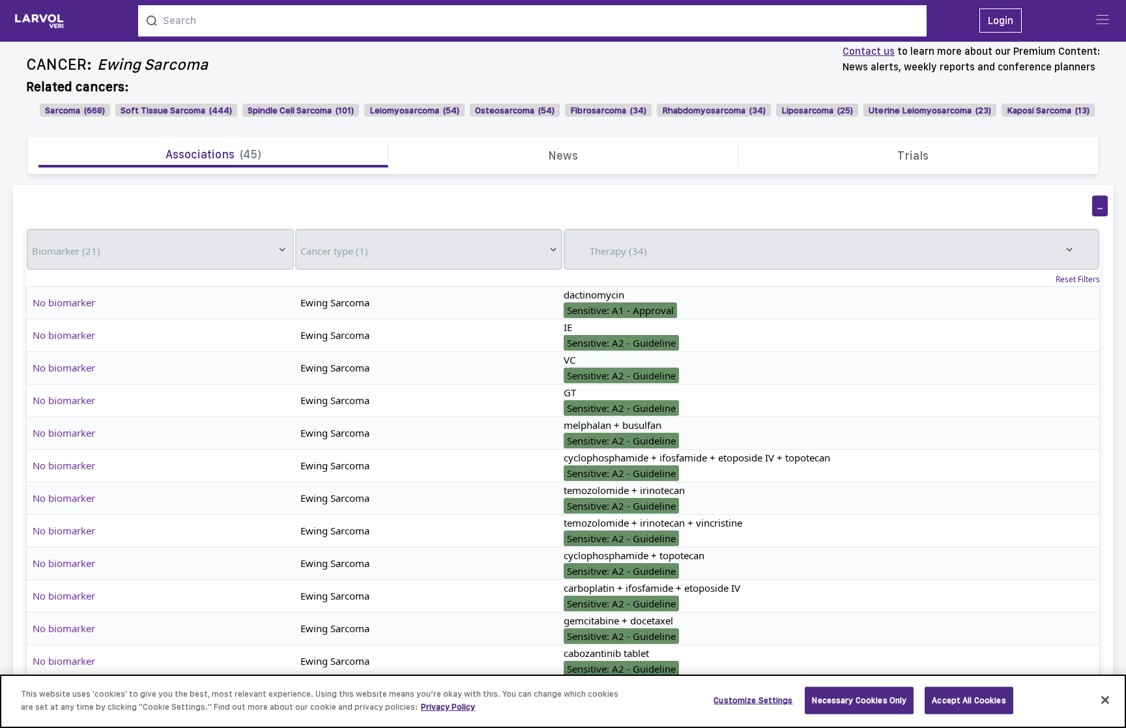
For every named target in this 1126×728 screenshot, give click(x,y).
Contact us (869, 51)
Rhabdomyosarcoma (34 (712, 110)
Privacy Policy (448, 706)
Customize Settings (753, 700)
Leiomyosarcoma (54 (413, 110)
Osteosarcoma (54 (513, 110)
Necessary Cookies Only (859, 700)
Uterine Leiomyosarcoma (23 (929, 110)
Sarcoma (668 (73, 110)
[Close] (1105, 700)
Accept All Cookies (968, 700)
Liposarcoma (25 (815, 110)
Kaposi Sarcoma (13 (1047, 110)
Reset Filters (1078, 279)
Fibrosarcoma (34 (607, 110)
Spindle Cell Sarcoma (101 (299, 110)
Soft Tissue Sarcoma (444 (175, 110)
